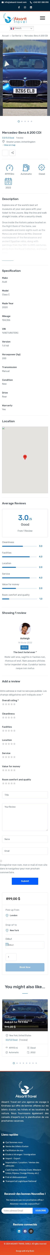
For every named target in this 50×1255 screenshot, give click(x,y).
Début (9, 939)
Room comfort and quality (16, 779)
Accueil (5, 36)
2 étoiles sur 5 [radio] (6, 704)
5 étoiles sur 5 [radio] (14, 704)
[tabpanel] (25, 78)
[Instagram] (25, 7)
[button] (12, 153)
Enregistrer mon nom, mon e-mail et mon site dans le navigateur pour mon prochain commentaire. (23, 869)
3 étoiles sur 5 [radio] (9, 704)
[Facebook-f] (19, 7)
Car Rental (16, 36)
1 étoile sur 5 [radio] (3, 704)
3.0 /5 (24, 647)
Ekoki (32, 1251)
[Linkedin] (31, 7)
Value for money (11, 766)
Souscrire (40, 1210)
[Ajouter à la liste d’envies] (5, 153)
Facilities (7, 727)
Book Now (25, 967)
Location (7, 740)
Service (6, 753)
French (17, 28)
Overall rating (10, 700)
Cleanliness (8, 713)
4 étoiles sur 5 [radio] (11, 704)
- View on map (9, 145)
